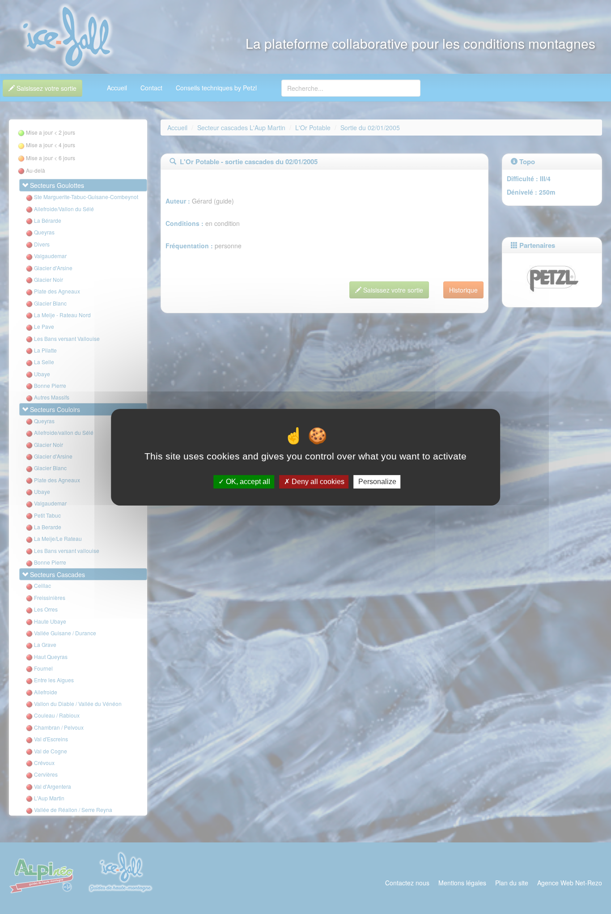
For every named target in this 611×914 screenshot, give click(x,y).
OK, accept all (247, 481)
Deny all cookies (317, 481)
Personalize (377, 481)
